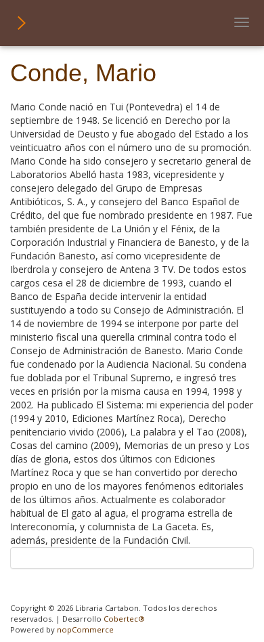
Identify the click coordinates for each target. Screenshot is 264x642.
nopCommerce (85, 629)
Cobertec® (124, 619)
